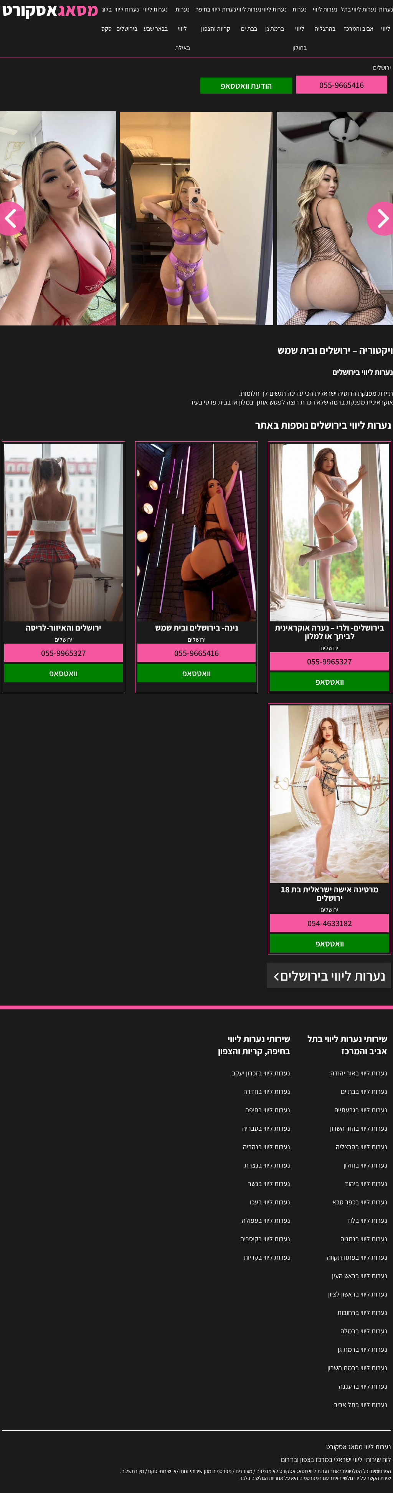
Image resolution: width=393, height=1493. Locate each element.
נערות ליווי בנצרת (267, 1165)
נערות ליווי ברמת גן (274, 19)
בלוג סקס (106, 19)
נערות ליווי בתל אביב (360, 1404)
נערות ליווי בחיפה (267, 1109)
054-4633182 (329, 923)
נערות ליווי (386, 19)
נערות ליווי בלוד (367, 1220)
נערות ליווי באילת (182, 28)
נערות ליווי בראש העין (359, 1275)
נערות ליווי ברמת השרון (357, 1367)
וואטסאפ (329, 681)
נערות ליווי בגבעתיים (360, 1109)
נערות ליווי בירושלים (126, 19)
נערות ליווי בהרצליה (325, 19)
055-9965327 (329, 661)
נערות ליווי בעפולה (266, 1220)
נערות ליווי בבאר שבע (155, 19)
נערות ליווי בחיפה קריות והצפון (215, 19)
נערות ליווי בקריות (267, 1257)
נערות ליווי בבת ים (249, 19)
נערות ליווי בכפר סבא (359, 1201)
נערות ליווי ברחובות (362, 1312)
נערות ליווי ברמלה (363, 1330)
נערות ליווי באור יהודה (358, 1073)
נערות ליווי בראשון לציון (357, 1294)
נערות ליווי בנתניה (363, 1238)
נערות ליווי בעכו (270, 1201)
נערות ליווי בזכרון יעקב (261, 1073)
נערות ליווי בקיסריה (265, 1238)
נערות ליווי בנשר (269, 1183)
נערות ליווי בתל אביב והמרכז (358, 19)
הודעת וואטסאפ (246, 85)
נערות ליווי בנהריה (266, 1146)
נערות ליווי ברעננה (363, 1386)
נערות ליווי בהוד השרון (358, 1128)
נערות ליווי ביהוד (366, 1183)
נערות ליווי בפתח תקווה (357, 1257)
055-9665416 (341, 84)
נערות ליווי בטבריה (266, 1128)
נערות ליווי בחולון (299, 28)
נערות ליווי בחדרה (266, 1091)
